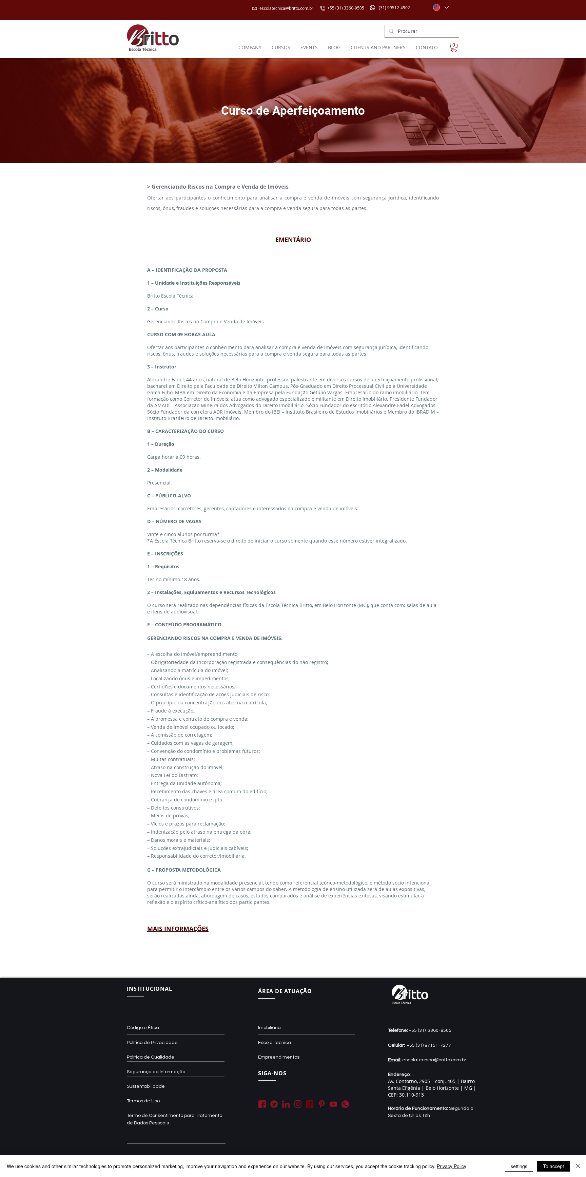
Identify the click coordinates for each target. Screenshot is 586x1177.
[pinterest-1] (321, 1104)
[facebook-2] (262, 1104)
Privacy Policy (451, 1166)
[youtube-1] (333, 1104)
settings (519, 1166)
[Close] (578, 1166)
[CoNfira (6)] (309, 1104)
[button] (454, 47)
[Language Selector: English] (440, 7)
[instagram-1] (297, 1104)
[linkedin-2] (286, 1104)
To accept (553, 1166)
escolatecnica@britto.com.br (286, 8)
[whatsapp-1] (345, 1104)
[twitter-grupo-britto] (274, 1104)
